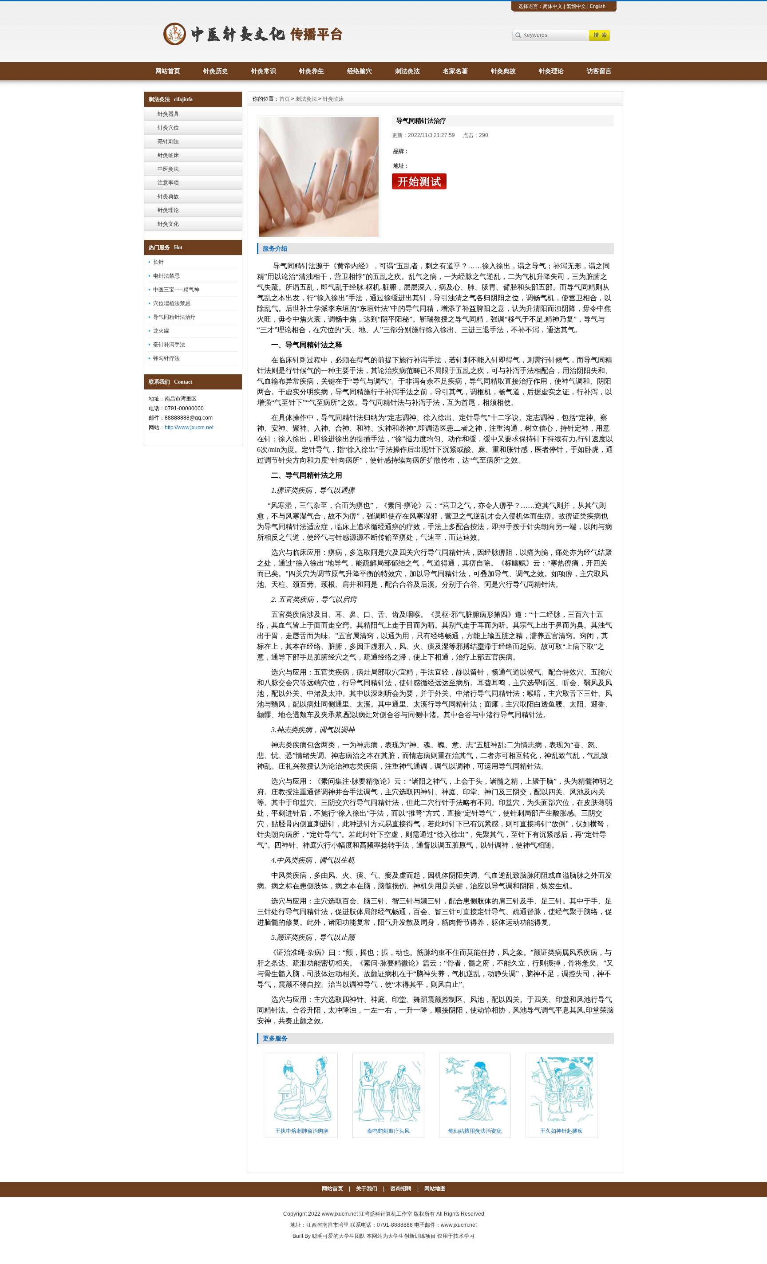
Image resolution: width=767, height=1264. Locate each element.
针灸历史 (215, 71)
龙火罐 (161, 331)
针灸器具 (168, 114)
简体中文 (552, 6)
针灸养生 (311, 71)
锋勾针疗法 (166, 358)
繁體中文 (576, 6)
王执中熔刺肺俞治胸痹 (301, 1131)
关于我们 (366, 1188)
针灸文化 (168, 224)
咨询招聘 (400, 1188)
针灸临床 (168, 155)
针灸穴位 (168, 128)
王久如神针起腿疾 (561, 1131)
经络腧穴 (359, 71)
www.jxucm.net (340, 1214)
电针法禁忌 (166, 276)
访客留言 (599, 71)
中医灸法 (168, 169)
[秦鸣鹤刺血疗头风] (388, 1122)
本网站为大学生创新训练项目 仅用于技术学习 (420, 1236)
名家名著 (455, 71)
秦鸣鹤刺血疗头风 (388, 1131)
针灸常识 (263, 71)
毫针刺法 (168, 141)
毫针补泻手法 (169, 345)
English (597, 6)
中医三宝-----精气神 (176, 290)
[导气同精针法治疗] (318, 177)
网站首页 (167, 71)
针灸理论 (551, 71)
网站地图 (435, 1188)
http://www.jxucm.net (189, 427)
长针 (158, 262)
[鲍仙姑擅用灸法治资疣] (474, 1122)
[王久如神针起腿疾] (561, 1122)
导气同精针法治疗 (174, 317)
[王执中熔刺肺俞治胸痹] (301, 1122)
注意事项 (168, 183)
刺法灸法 (407, 71)
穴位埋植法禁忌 (171, 303)
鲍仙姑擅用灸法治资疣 (475, 1131)
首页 (284, 99)
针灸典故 (503, 71)
